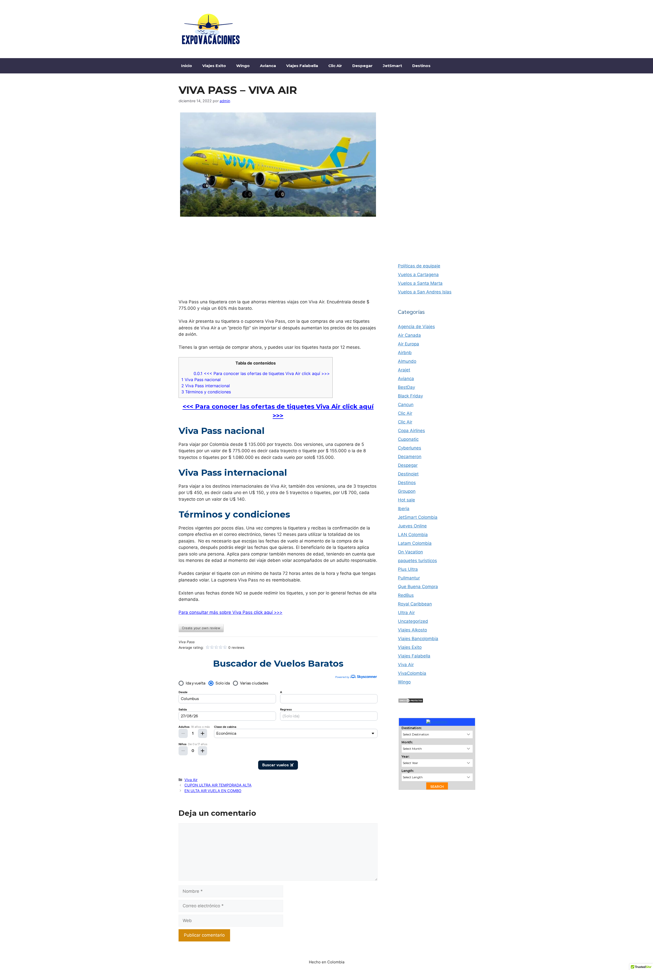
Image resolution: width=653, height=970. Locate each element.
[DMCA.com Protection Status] (410, 701)
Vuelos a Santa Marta (420, 283)
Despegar (362, 65)
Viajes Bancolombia (418, 638)
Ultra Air (406, 612)
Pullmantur (409, 577)
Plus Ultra (408, 569)
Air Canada (409, 335)
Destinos (421, 65)
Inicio (186, 65)
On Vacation (410, 551)
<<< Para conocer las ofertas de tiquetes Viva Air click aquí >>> (262, 373)
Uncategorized (413, 621)
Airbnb (405, 352)
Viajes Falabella (302, 65)
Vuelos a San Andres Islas (424, 291)
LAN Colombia (413, 534)
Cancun (405, 404)
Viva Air (190, 780)
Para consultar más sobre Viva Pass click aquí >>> (230, 612)
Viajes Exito (214, 65)
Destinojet (408, 473)
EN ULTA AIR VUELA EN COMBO (212, 790)
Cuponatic (408, 439)
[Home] (437, 721)
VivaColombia (412, 673)
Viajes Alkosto (412, 629)
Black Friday (410, 395)
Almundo (407, 361)
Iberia (403, 508)
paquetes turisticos (417, 560)
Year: (405, 756)
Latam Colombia (415, 543)
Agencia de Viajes (416, 326)
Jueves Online (412, 525)
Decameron (409, 456)
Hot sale (406, 499)
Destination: (411, 728)
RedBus (406, 595)
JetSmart (392, 65)
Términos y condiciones (206, 391)
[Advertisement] (436, 28)
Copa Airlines (411, 430)
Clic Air (335, 65)
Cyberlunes (409, 447)
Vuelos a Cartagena (418, 274)
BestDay (406, 387)
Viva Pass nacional (201, 379)
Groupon (407, 491)
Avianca (268, 65)
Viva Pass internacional (205, 385)
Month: (407, 742)
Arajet (404, 369)
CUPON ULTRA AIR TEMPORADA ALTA (218, 785)
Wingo (243, 65)
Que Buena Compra (418, 586)
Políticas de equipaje (419, 265)
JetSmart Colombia (417, 517)
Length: (407, 771)
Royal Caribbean (415, 603)
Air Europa (408, 343)
